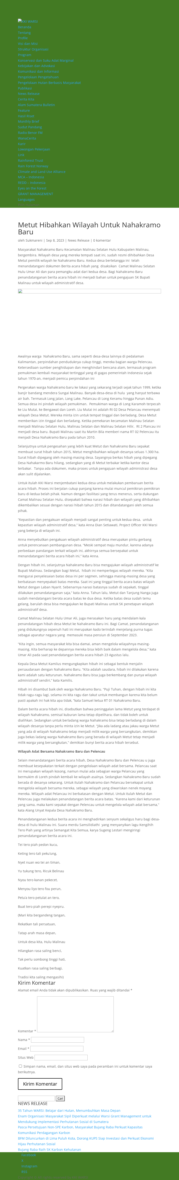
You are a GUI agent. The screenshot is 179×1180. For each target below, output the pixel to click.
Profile (23, 38)
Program (24, 55)
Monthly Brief (28, 121)
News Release (29, 93)
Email (23, 1048)
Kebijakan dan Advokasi (36, 66)
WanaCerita (27, 138)
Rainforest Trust (30, 160)
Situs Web (26, 1057)
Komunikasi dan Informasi (38, 71)
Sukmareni (34, 240)
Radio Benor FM (30, 132)
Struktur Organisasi (33, 49)
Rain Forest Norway (33, 166)
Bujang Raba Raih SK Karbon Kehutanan (49, 1149)
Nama (24, 1039)
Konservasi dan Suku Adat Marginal (46, 60)
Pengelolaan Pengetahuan (38, 77)
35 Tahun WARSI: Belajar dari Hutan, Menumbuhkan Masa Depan (69, 1110)
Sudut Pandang (30, 127)
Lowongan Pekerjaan (34, 149)
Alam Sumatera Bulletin (36, 105)
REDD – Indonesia (31, 182)
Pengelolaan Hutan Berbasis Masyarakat (49, 82)
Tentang (24, 32)
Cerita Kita (26, 99)
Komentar (27, 1031)
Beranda (24, 27)
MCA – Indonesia (31, 177)
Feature (24, 110)
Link (21, 155)
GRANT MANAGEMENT (35, 194)
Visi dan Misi (28, 43)
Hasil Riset (26, 116)
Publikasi (25, 88)
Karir (22, 144)
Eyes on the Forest (32, 188)
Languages (26, 199)
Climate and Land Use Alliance (41, 171)
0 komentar (102, 240)
